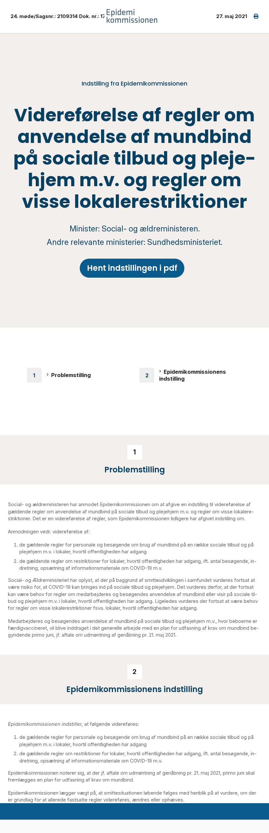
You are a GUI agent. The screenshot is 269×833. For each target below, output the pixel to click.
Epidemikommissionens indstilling (192, 375)
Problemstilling (71, 375)
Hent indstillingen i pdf (132, 268)
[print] (253, 16)
